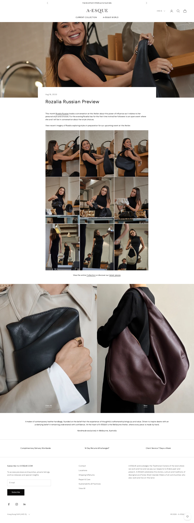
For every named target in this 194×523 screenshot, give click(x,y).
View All (48, 405)
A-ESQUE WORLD (111, 17)
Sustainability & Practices (90, 484)
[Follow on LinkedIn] (24, 504)
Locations (83, 470)
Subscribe (16, 492)
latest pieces (115, 275)
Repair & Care (84, 479)
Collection (91, 275)
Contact (82, 466)
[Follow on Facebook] (8, 504)
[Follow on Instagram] (16, 504)
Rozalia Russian (62, 113)
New (145, 405)
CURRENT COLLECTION (86, 17)
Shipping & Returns (87, 475)
